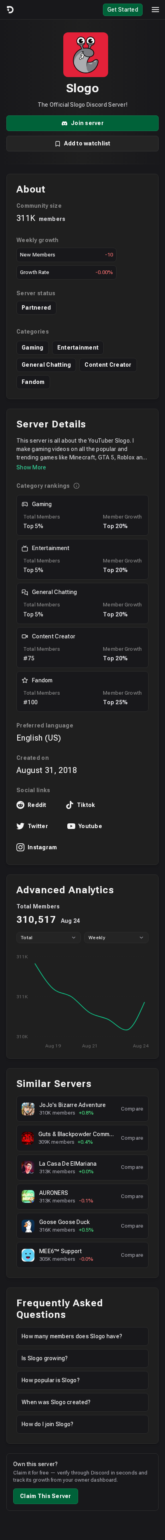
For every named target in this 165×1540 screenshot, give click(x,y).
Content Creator (108, 365)
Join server (87, 123)
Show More (31, 467)
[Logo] (9, 9)
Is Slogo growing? (45, 1358)
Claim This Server (45, 1496)
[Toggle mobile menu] (155, 9)
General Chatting (46, 365)
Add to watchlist (87, 143)
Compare (132, 1109)
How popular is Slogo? (51, 1380)
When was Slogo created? (56, 1402)
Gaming (33, 347)
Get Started (122, 9)
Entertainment (78, 347)
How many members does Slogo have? (72, 1336)
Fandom (33, 382)
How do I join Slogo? (48, 1424)
